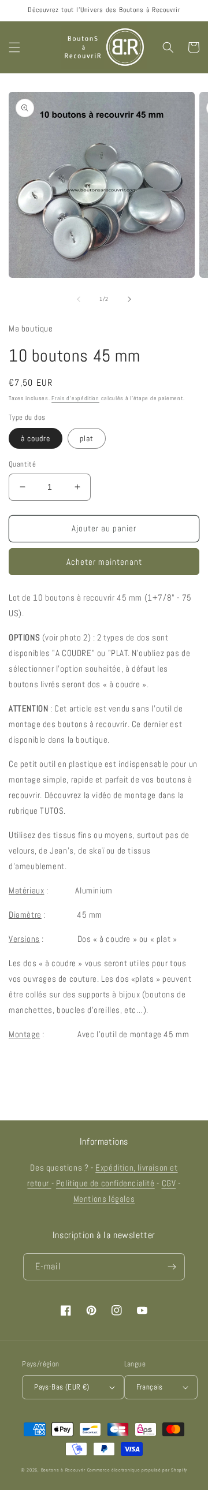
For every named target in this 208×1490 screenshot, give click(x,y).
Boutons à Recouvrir (63, 1470)
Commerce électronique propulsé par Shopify (137, 1470)
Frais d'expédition (75, 398)
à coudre (35, 438)
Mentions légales (104, 1198)
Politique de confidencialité (105, 1183)
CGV (169, 1183)
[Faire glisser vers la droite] (129, 299)
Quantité (22, 464)
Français (149, 1387)
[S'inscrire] (171, 1266)
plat (87, 438)
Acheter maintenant (104, 561)
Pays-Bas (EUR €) (61, 1387)
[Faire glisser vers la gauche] (78, 299)
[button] (14, 47)
